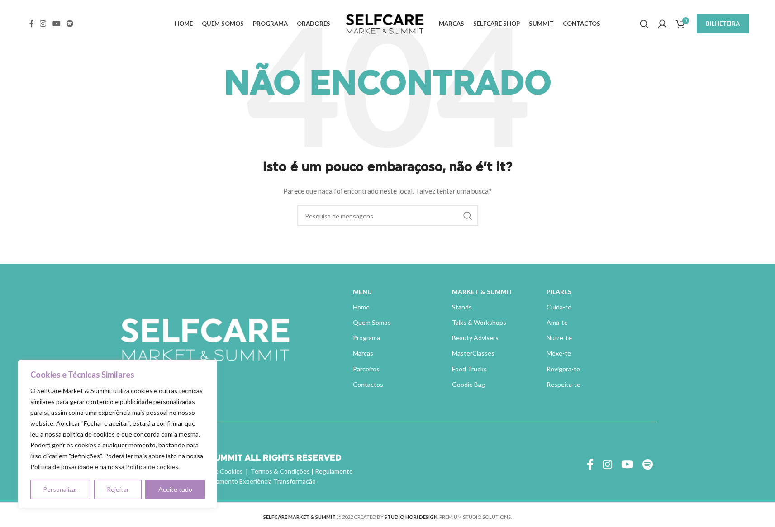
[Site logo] (384, 23)
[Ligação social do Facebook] (31, 23)
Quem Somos (372, 322)
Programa (366, 338)
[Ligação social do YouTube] (56, 23)
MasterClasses (473, 353)
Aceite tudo (175, 489)
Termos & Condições (280, 471)
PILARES (559, 291)
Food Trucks (469, 369)
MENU (362, 291)
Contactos (368, 384)
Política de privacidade (61, 466)
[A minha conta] (662, 24)
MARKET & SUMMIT (482, 291)
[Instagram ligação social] (43, 23)
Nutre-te (559, 338)
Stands (462, 307)
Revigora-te (563, 369)
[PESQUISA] (467, 215)
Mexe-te (559, 353)
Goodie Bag (468, 384)
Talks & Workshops (479, 322)
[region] (117, 434)
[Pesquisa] (644, 24)
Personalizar (60, 489)
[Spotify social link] (69, 23)
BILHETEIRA (723, 23)
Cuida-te (559, 307)
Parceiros (366, 369)
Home (361, 307)
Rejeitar (118, 489)
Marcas (363, 353)
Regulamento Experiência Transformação (258, 481)
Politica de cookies (152, 466)
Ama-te (557, 322)
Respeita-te (563, 384)
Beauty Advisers (475, 338)
